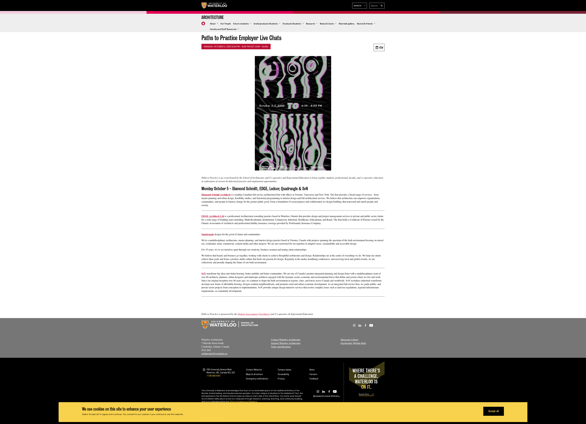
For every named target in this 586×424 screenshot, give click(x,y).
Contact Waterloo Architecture (285, 339)
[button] (359, 5)
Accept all (493, 411)
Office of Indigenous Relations (243, 401)
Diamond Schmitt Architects (216, 194)
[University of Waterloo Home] (214, 5)
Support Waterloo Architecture (285, 343)
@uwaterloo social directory (326, 396)
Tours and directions (281, 346)
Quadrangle (207, 234)
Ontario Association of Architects (254, 313)
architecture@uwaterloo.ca (214, 353)
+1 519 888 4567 (213, 375)
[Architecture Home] (203, 23)
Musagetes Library (350, 339)
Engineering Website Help (353, 343)
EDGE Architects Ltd (212, 216)
